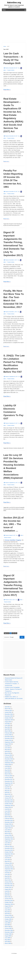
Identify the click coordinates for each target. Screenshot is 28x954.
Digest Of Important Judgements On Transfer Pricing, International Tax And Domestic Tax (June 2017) (13, 585)
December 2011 (9, 883)
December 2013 (9, 848)
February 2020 (8, 732)
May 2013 (7, 861)
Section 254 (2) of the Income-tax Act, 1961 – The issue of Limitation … (13, 524)
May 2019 (7, 749)
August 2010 (8, 906)
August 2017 (8, 785)
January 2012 (8, 881)
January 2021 (8, 712)
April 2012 (7, 878)
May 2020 (7, 727)
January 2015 (8, 835)
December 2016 (9, 800)
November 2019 (9, 738)
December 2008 (9, 930)
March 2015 (8, 833)
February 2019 (8, 755)
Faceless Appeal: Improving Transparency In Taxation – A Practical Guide (12, 683)
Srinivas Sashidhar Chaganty (13, 540)
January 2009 (8, 928)
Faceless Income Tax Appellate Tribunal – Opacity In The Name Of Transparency (13, 689)
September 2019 (9, 742)
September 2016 (9, 805)
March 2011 (8, 896)
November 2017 (9, 781)
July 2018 (7, 766)
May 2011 (7, 893)
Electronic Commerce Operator (15, 448)
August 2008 (8, 935)
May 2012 (7, 876)
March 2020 (8, 731)
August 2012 (8, 870)
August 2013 (8, 855)
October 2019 (8, 740)
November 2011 (9, 885)
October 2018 (8, 760)
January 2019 (8, 757)
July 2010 (7, 908)
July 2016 (7, 809)
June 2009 (7, 922)
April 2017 (7, 792)
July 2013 (7, 857)
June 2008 (7, 937)
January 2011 (8, 898)
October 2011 (8, 887)
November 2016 (9, 801)
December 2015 (9, 820)
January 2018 (8, 777)
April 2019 (7, 751)
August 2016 (8, 807)
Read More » (7, 90)
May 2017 (7, 790)
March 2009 (8, 926)
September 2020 (9, 719)
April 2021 (7, 706)
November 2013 (9, 850)
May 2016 (7, 813)
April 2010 (7, 913)
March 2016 (8, 816)
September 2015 (9, 826)
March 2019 (8, 753)
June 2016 (7, 811)
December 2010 (9, 900)
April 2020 (7, 729)
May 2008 (7, 939)
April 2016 (7, 814)
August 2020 (8, 721)
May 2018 (7, 770)
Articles (12, 70)
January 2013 (8, 865)
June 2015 (7, 829)
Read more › (6, 161)
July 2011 (7, 891)
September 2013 (9, 854)
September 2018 (9, 762)
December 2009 (9, 917)
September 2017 (9, 783)
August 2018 (8, 764)
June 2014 (7, 842)
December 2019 (9, 736)
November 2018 (9, 758)
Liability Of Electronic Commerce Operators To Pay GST (13, 412)
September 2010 (9, 904)
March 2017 (8, 794)
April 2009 (7, 924)
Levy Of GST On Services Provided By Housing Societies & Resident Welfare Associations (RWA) (13, 509)
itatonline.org (14, 2)
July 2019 (7, 745)
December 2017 (9, 779)
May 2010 (7, 911)
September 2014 (9, 839)
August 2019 (8, 744)
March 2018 (8, 773)
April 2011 (7, 894)
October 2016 (8, 803)
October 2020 (8, 717)
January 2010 (8, 915)
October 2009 (8, 919)
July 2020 (7, 723)
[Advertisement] (14, 26)
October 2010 (8, 902)
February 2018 (8, 775)
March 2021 (8, 708)
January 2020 (8, 734)
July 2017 (7, 786)
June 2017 (7, 788)
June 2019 (7, 747)
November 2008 (9, 932)
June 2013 (7, 859)
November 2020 (9, 716)
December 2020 (9, 714)
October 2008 (8, 934)
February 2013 (8, 863)
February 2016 (8, 818)
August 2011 (8, 889)
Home (4, 46)
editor (22, 535)
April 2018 (7, 772)
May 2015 (7, 831)
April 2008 (7, 941)
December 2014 (9, 837)
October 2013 (8, 852)
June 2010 (7, 909)
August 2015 (8, 827)
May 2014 (7, 844)
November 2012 (9, 867)
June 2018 (7, 768)
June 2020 (7, 725)
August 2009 (8, 921)
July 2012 (7, 872)
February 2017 (8, 796)
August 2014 (8, 840)
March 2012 (8, 880)
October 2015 (8, 824)
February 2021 (8, 710)
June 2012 (7, 874)
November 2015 (9, 822)
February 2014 (8, 846)
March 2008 (8, 943)
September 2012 (9, 868)
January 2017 (8, 798)
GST (23, 448)
